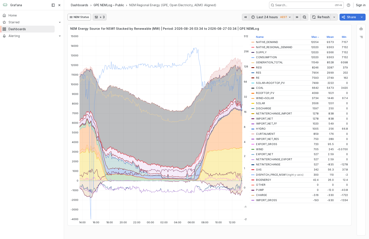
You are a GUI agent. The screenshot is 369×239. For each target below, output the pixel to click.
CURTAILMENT (265, 133)
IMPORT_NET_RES (267, 139)
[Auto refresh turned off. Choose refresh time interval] (334, 17)
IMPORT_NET (264, 118)
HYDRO (261, 128)
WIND (259, 149)
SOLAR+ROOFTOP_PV (270, 83)
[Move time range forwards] (297, 17)
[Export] (361, 28)
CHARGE (261, 195)
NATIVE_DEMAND (267, 42)
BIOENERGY (263, 179)
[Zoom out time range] (304, 17)
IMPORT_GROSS (266, 200)
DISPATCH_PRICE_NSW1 (279, 174)
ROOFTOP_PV (265, 93)
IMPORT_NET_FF (266, 123)
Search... (281, 5)
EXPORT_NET (264, 154)
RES (258, 72)
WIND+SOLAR (265, 98)
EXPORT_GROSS (266, 144)
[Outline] (361, 37)
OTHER (260, 184)
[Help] (348, 5)
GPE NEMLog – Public (109, 5)
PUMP (260, 189)
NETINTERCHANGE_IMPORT (274, 113)
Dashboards (79, 5)
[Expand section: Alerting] (60, 36)
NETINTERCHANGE (268, 164)
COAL (260, 87)
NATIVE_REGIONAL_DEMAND (274, 47)
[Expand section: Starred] (60, 22)
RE (257, 77)
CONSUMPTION (266, 57)
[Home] (5, 5)
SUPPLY (261, 52)
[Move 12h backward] (245, 17)
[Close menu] (59, 5)
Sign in (361, 5)
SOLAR (260, 103)
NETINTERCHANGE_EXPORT (274, 159)
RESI (259, 67)
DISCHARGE (263, 108)
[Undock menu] (53, 5)
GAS (258, 169)
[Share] (362, 17)
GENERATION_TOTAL (269, 62)
